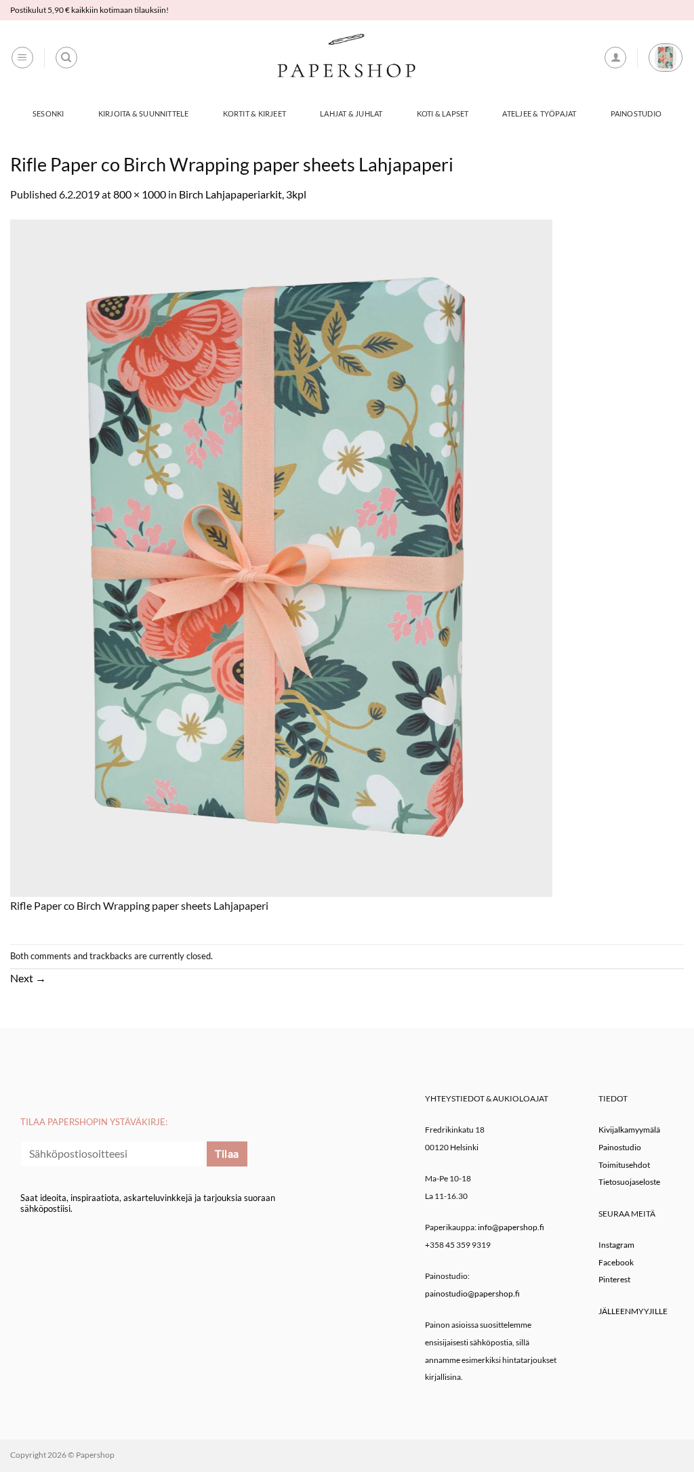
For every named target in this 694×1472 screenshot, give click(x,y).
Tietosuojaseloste (629, 1182)
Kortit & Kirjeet (255, 113)
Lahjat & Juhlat (351, 113)
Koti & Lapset (443, 113)
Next (28, 977)
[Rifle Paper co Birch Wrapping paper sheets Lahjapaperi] (281, 556)
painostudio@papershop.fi (472, 1293)
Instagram (616, 1245)
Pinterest (614, 1279)
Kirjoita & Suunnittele (143, 113)
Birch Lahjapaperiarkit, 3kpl (242, 194)
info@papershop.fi (511, 1227)
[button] (22, 57)
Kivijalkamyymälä (629, 1129)
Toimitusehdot (624, 1165)
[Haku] (66, 57)
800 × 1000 (139, 194)
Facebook (616, 1262)
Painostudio (636, 113)
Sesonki (48, 113)
